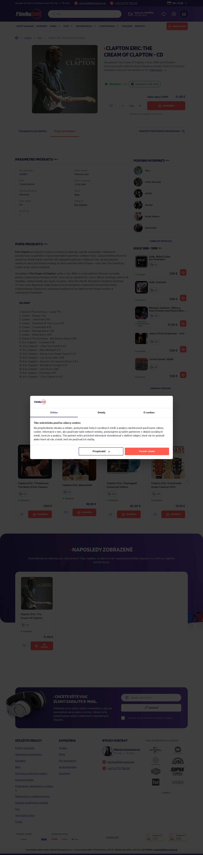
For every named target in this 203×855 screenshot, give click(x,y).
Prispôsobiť (99, 451)
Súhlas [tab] (54, 412)
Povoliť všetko (147, 451)
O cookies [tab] (149, 412)
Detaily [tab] (101, 412)
